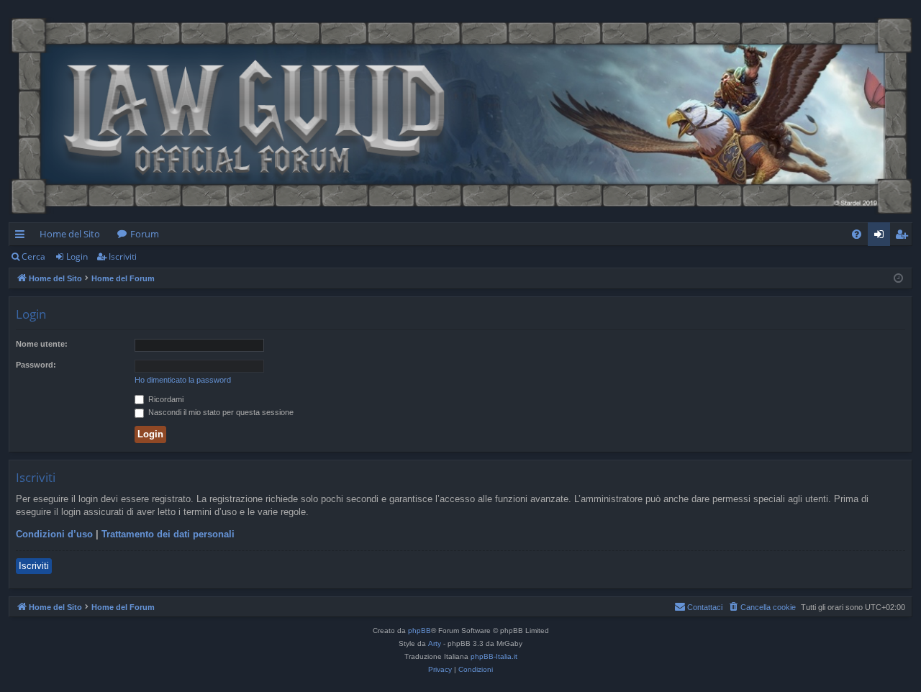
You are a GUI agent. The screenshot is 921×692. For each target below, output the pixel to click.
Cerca (33, 256)
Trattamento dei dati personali (168, 534)
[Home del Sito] (460, 114)
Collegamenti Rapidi (22, 236)
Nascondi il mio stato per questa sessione (220, 412)
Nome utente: (42, 344)
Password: (36, 364)
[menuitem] (856, 234)
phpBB (419, 630)
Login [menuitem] (882, 236)
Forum (144, 233)
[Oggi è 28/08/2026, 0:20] (898, 278)
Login (77, 256)
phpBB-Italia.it (494, 656)
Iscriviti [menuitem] (904, 236)
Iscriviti (123, 256)
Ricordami (164, 399)
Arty (434, 643)
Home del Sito (70, 233)
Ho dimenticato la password (183, 379)
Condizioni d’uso (54, 534)
